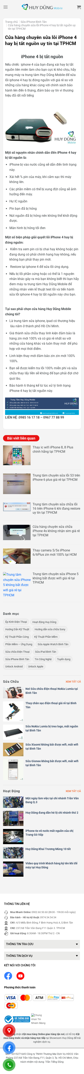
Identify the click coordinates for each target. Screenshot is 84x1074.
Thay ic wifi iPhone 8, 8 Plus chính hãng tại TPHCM (53, 449)
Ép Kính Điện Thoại (16, 621)
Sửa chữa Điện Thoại (17, 651)
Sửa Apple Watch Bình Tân (53, 644)
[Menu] (5, 7)
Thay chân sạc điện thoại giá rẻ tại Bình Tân (50, 705)
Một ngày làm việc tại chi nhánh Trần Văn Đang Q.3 (52, 800)
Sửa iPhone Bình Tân (34, 21)
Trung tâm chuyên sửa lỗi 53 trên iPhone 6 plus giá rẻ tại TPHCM (56, 477)
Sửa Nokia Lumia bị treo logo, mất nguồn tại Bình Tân (51, 728)
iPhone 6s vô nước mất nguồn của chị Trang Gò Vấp (49, 832)
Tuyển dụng (63, 659)
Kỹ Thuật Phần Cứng (17, 636)
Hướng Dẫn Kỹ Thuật (17, 629)
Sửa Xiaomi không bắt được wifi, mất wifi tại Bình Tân (51, 746)
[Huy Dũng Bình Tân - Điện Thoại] (42, 7)
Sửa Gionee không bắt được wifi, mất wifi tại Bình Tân (51, 763)
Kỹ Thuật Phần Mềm (45, 636)
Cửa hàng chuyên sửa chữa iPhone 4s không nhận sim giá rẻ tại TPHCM (56, 531)
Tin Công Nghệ (43, 659)
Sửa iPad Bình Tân (45, 651)
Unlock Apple (35, 666)
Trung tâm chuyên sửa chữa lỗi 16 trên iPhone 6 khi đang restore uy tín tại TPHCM (56, 508)
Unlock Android (14, 666)
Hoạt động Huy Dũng (44, 622)
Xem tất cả (73, 681)
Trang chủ (11, 21)
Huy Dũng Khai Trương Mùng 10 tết (48, 849)
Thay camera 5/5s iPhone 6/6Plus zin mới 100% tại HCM (55, 552)
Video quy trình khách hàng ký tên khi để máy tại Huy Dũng (51, 865)
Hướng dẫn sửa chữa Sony (50, 629)
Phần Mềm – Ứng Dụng (18, 644)
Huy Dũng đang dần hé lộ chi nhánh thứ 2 (51, 812)
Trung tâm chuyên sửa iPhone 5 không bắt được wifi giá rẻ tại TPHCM (55, 578)
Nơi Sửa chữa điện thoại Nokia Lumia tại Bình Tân (51, 690)
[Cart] (79, 7)
